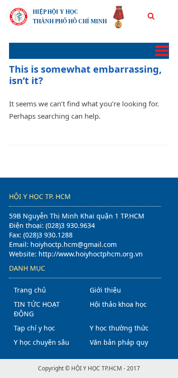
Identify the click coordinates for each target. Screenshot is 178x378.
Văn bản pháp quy (119, 342)
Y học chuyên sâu (41, 342)
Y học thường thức (119, 327)
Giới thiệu (105, 289)
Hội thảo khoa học (118, 304)
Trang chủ (30, 289)
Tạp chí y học (34, 327)
